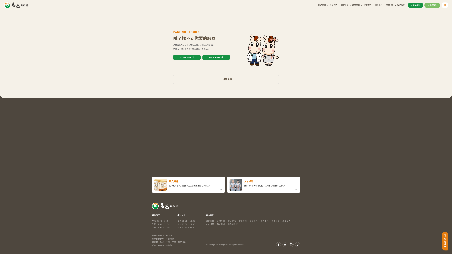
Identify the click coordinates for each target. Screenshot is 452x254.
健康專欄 (356, 5)
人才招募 (210, 224)
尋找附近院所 (185, 57)
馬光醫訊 (221, 224)
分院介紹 (333, 5)
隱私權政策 (233, 224)
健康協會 (390, 5)
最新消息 (367, 5)
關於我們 (322, 5)
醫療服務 (344, 5)
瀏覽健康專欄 (214, 57)
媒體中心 (378, 5)
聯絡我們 (401, 5)
